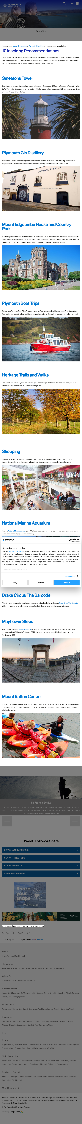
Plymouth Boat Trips (20, 303)
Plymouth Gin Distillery (23, 152)
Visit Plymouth (7, 926)
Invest (32, 926)
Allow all (67, 583)
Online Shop (39, 926)
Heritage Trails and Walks (25, 375)
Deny (15, 583)
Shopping (11, 451)
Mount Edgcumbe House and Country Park (36, 226)
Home (14, 46)
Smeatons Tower (17, 78)
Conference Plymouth (20, 926)
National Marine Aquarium (26, 523)
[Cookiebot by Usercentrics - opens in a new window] (70, 540)
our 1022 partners (16, 551)
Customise (40, 583)
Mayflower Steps (17, 621)
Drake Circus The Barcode (68, 603)
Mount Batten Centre (21, 696)
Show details (70, 576)
